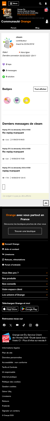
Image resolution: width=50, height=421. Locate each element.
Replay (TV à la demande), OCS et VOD (16, 130)
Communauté (16, 21)
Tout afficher (40, 89)
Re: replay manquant (13, 132)
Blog (37, 28)
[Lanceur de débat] (26, 100)
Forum (13, 28)
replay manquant (11, 170)
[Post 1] (7, 100)
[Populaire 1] (16, 100)
